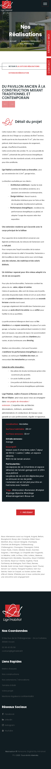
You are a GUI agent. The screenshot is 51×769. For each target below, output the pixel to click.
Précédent (28, 512)
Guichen (35, 550)
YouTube (8, 730)
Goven (28, 550)
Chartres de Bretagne (10, 544)
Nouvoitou (26, 558)
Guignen (4, 552)
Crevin (15, 550)
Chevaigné (28, 547)
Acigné (27, 536)
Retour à (24, 67)
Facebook (9, 714)
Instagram (9, 725)
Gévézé (22, 550)
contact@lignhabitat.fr (12, 651)
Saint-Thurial (38, 566)
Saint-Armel (13, 566)
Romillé (4, 566)
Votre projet (7, 690)
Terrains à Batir (9, 685)
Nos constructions (10, 674)
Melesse (38, 555)
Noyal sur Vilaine (18, 561)
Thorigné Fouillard (25, 569)
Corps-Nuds (6, 550)
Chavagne (18, 547)
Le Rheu (19, 555)
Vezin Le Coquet (14, 571)
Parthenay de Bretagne (11, 563)
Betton (40, 536)
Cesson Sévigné (20, 542)
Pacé (35, 561)
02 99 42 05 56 (9, 647)
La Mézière (5, 555)
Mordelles (17, 558)
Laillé (13, 555)
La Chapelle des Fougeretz (31, 552)
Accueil (13, 41)
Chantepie (32, 542)
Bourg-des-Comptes (20, 539)
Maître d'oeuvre (9, 668)
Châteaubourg (27, 544)
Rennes (35, 563)
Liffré (25, 555)
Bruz (11, 542)
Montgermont (7, 558)
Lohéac (31, 555)
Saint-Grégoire (25, 566)
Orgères (29, 561)
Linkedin (8, 719)
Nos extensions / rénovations (15, 679)
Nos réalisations (27, 43)
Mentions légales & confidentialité (18, 696)
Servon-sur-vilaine (9, 569)
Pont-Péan (26, 563)
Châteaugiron (7, 547)
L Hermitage (14, 552)
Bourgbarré (6, 539)
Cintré (36, 547)
